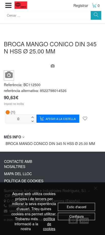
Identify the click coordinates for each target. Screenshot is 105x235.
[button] (8, 5)
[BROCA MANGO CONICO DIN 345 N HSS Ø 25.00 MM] (9, 75)
